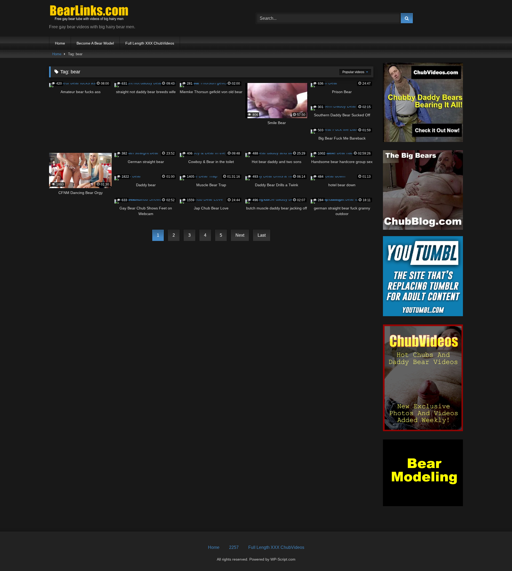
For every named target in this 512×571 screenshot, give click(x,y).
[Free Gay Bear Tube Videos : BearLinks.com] (89, 14)
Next (239, 235)
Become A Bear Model (95, 43)
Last (262, 235)
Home (60, 43)
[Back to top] (495, 555)
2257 (234, 547)
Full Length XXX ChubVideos (149, 43)
